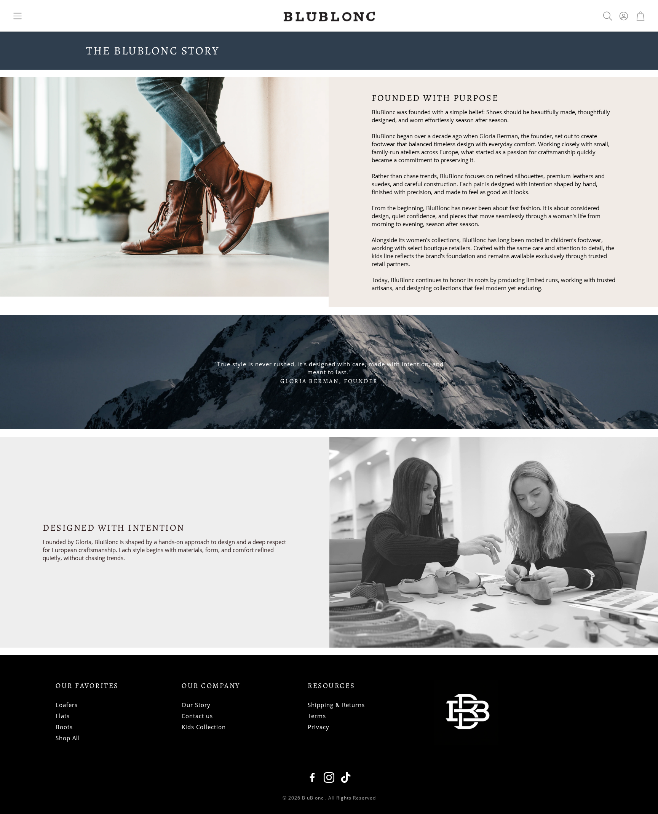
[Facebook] (312, 777)
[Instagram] (329, 777)
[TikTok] (345, 777)
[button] (17, 16)
